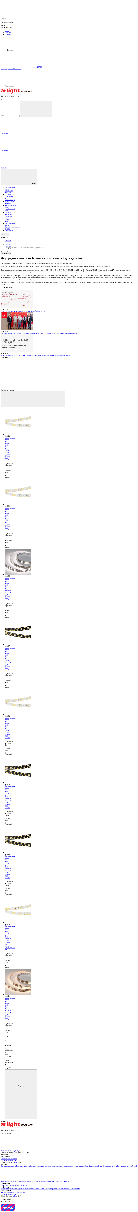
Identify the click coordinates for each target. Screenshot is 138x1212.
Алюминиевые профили (10, 202)
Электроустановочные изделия (29, 1181)
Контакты (17, 69)
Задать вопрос (6, 253)
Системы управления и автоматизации (43, 1166)
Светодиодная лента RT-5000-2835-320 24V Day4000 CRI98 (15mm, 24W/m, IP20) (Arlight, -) (10, 449)
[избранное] (21, 1111)
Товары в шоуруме (62, 1181)
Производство (10, 1185)
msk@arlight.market (18, 1151)
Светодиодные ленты (8, 1166)
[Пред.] (17, 399)
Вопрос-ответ (39, 1189)
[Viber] (77, 373)
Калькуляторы (49, 1189)
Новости (8, 32)
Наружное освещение (8, 217)
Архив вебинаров (24, 1189)
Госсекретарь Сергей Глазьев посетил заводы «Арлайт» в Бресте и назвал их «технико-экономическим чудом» (39, 333)
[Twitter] (47, 373)
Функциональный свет (81, 1166)
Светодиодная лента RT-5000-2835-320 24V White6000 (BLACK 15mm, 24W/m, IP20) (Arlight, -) (10, 589)
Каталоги (4, 1189)
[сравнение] (21, 1095)
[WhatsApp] (16, 67)
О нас (7, 31)
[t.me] (16, 1149)
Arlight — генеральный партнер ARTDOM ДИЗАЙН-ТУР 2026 (23, 311)
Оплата (16, 1192)
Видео (9, 1189)
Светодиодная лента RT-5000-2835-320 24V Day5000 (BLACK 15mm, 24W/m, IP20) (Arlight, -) (10, 659)
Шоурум (22, 1192)
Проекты (8, 34)
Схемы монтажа (59, 1189)
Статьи (32, 1189)
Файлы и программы (72, 1189)
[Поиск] (36, 109)
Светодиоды (9, 230)
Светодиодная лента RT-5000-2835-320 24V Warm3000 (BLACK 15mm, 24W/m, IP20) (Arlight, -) (10, 867)
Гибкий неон (7, 220)
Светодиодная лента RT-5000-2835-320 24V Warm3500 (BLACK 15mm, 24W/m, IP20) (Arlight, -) (10, 797)
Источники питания (9, 191)
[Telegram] (16, 388)
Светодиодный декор (11, 1181)
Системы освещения (8, 213)
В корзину (21, 1086)
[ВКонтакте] (16, 373)
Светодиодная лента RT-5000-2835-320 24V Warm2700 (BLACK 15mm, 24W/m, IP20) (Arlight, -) (10, 1009)
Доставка (11, 1192)
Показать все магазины (9, 1159)
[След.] (49, 399)
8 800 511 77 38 (6, 1151)
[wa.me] (46, 1149)
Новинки (8, 241)
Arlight (15, 1162)
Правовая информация (8, 1160)
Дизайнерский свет (96, 1166)
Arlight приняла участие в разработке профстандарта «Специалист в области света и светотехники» (35, 355)
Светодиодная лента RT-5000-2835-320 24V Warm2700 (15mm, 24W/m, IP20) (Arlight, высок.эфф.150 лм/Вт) (10, 938)
